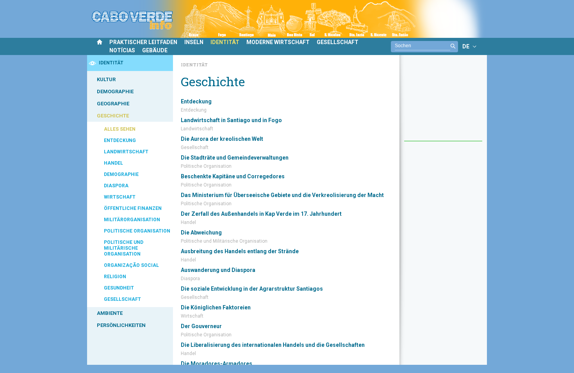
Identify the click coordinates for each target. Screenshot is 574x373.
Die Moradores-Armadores (216, 364)
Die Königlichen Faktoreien (216, 307)
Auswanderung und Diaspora (218, 270)
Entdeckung (196, 101)
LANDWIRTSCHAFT (126, 152)
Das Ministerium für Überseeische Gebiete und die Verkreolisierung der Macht (282, 195)
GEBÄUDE (155, 50)
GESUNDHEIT (119, 288)
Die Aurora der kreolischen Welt (222, 139)
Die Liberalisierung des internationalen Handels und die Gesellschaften (273, 345)
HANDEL (113, 163)
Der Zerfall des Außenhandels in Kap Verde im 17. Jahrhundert (261, 214)
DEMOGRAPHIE (115, 91)
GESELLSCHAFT (337, 42)
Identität (194, 64)
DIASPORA (116, 185)
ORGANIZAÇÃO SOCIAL (131, 265)
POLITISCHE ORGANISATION (137, 231)
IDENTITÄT (224, 42)
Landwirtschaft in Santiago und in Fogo (231, 120)
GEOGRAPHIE (113, 104)
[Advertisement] (443, 102)
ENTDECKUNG (120, 140)
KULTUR (106, 79)
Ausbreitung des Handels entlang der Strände (240, 251)
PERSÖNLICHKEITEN (121, 325)
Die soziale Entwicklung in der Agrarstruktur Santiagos (252, 289)
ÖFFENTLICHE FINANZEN (133, 208)
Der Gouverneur (201, 326)
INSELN (193, 42)
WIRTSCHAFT (119, 197)
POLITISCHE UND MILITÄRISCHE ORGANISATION (123, 248)
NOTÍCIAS (122, 50)
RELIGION (115, 276)
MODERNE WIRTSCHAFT (278, 42)
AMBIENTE (110, 313)
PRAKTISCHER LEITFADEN (143, 42)
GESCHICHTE (113, 116)
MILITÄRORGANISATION (132, 219)
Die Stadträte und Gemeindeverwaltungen (235, 158)
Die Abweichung (201, 232)
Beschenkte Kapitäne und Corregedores (233, 176)
